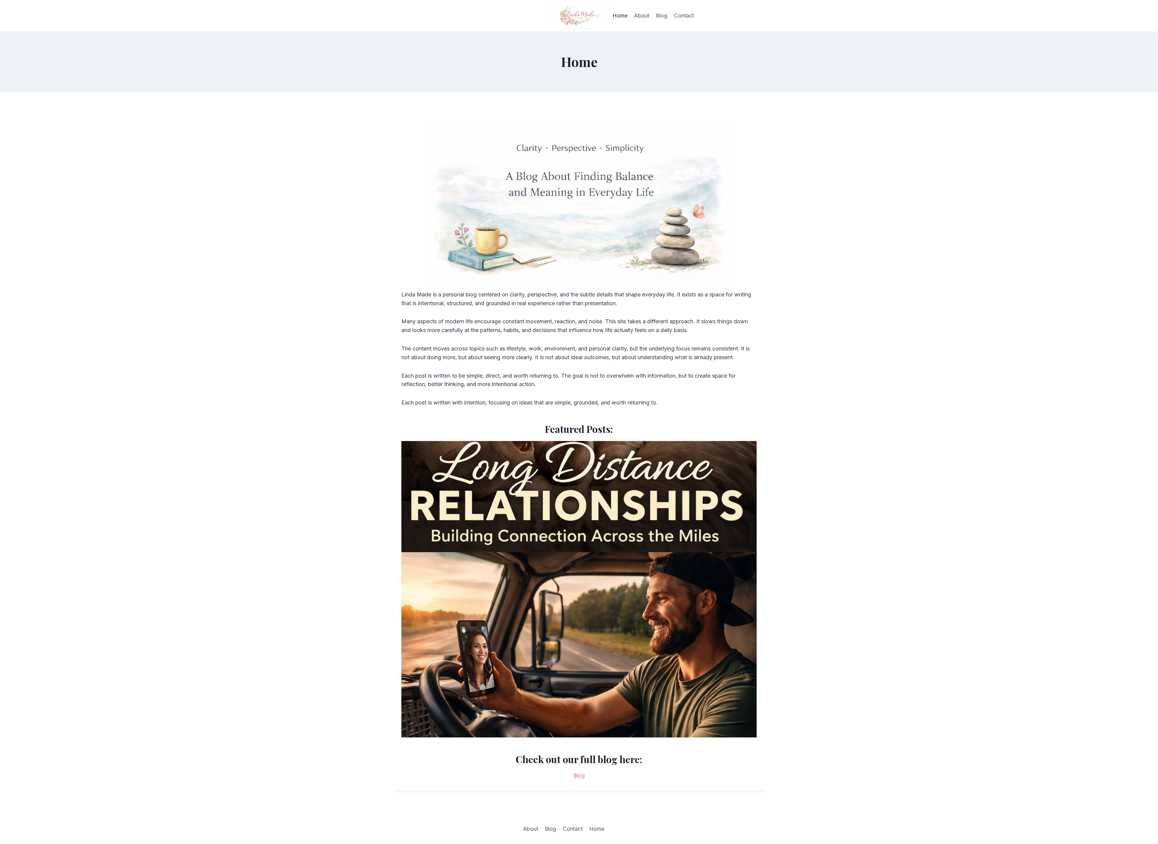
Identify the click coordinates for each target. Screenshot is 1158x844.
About (641, 15)
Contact (684, 15)
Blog (661, 15)
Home (620, 15)
